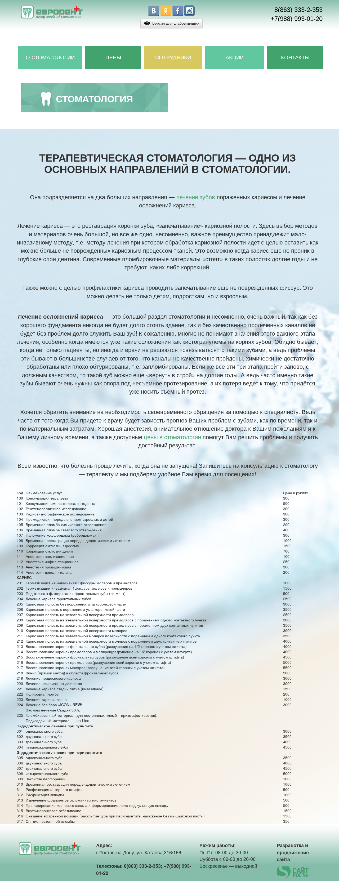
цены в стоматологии (172, 437)
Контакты (295, 57)
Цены (113, 57)
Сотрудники (173, 57)
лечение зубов (195, 197)
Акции (235, 57)
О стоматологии (50, 57)
